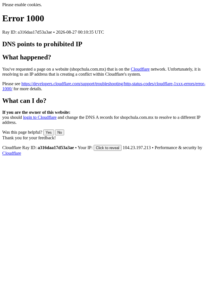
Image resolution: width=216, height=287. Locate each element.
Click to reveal (107, 148)
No (59, 132)
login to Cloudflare (40, 117)
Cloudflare (140, 69)
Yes (49, 132)
